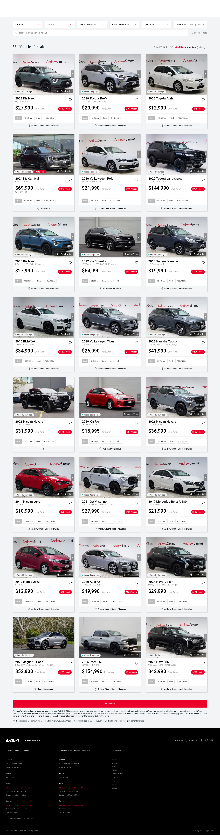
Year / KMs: (150, 24)
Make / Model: (86, 24)
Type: (50, 24)
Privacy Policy (33, 831)
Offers (114, 770)
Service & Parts (117, 774)
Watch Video (66, 91)
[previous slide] (14, 74)
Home (114, 760)
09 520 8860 (63, 778)
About (114, 784)
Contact (114, 788)
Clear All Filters (199, 33)
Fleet (113, 781)
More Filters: (182, 24)
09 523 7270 (10, 778)
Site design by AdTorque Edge (203, 831)
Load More (110, 703)
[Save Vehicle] (70, 100)
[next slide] (72, 74)
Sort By (179, 47)
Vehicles (115, 763)
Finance (115, 777)
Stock (114, 767)
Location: (19, 24)
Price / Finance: (119, 24)
